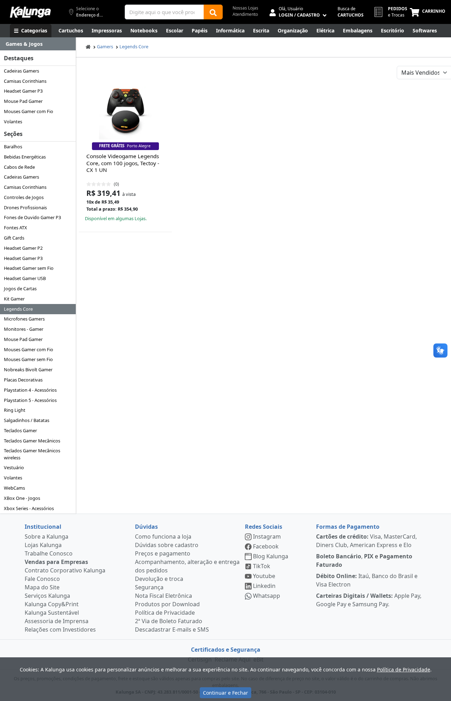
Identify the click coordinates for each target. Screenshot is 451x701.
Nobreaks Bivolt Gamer (28, 369)
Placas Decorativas (23, 380)
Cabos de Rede (19, 167)
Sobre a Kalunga (46, 536)
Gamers (105, 46)
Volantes (13, 121)
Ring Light (14, 410)
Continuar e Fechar (225, 692)
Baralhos (13, 146)
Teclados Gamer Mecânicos (32, 441)
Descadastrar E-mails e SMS (172, 629)
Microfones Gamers (24, 319)
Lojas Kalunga (43, 545)
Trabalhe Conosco (49, 553)
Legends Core (18, 309)
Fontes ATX (15, 227)
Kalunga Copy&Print (52, 604)
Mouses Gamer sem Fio (28, 359)
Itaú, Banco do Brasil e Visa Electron (367, 580)
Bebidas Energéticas (25, 157)
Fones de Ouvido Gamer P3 (32, 217)
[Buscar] (213, 12)
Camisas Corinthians (25, 81)
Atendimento (245, 14)
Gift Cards (14, 238)
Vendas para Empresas (56, 562)
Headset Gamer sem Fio (29, 268)
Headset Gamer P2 (23, 248)
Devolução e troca (159, 579)
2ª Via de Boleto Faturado (168, 621)
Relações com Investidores (60, 629)
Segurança (149, 587)
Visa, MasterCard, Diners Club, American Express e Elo (366, 541)
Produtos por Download (167, 604)
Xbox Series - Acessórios (29, 508)
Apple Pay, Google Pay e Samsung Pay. (368, 600)
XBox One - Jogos (22, 498)
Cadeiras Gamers (21, 71)
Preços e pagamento (162, 553)
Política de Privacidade (165, 612)
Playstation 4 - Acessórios (30, 390)
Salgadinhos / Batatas (26, 420)
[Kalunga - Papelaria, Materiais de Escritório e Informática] (30, 12)
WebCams (14, 488)
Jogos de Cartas (20, 288)
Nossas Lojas (245, 8)
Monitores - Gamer (23, 329)
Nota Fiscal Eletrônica (163, 596)
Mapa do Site (42, 587)
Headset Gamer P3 (23, 91)
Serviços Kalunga (47, 596)
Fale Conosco (42, 579)
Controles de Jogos (24, 197)
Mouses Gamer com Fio (28, 111)
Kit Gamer (14, 299)
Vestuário (14, 467)
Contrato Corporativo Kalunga (65, 570)
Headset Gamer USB (25, 278)
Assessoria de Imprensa (56, 621)
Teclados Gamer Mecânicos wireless (32, 453)
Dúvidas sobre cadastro (166, 545)
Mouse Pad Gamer (23, 101)
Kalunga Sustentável (52, 612)
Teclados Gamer (20, 430)
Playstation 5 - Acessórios (30, 400)
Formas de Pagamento (347, 527)
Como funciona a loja (163, 536)
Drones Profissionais (25, 207)
